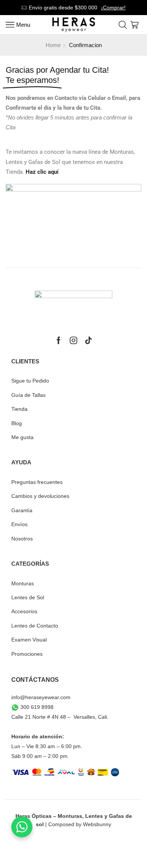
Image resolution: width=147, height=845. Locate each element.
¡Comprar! (113, 8)
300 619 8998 (36, 707)
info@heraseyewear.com (40, 697)
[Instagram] (73, 340)
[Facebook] (58, 340)
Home (53, 45)
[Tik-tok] (88, 340)
